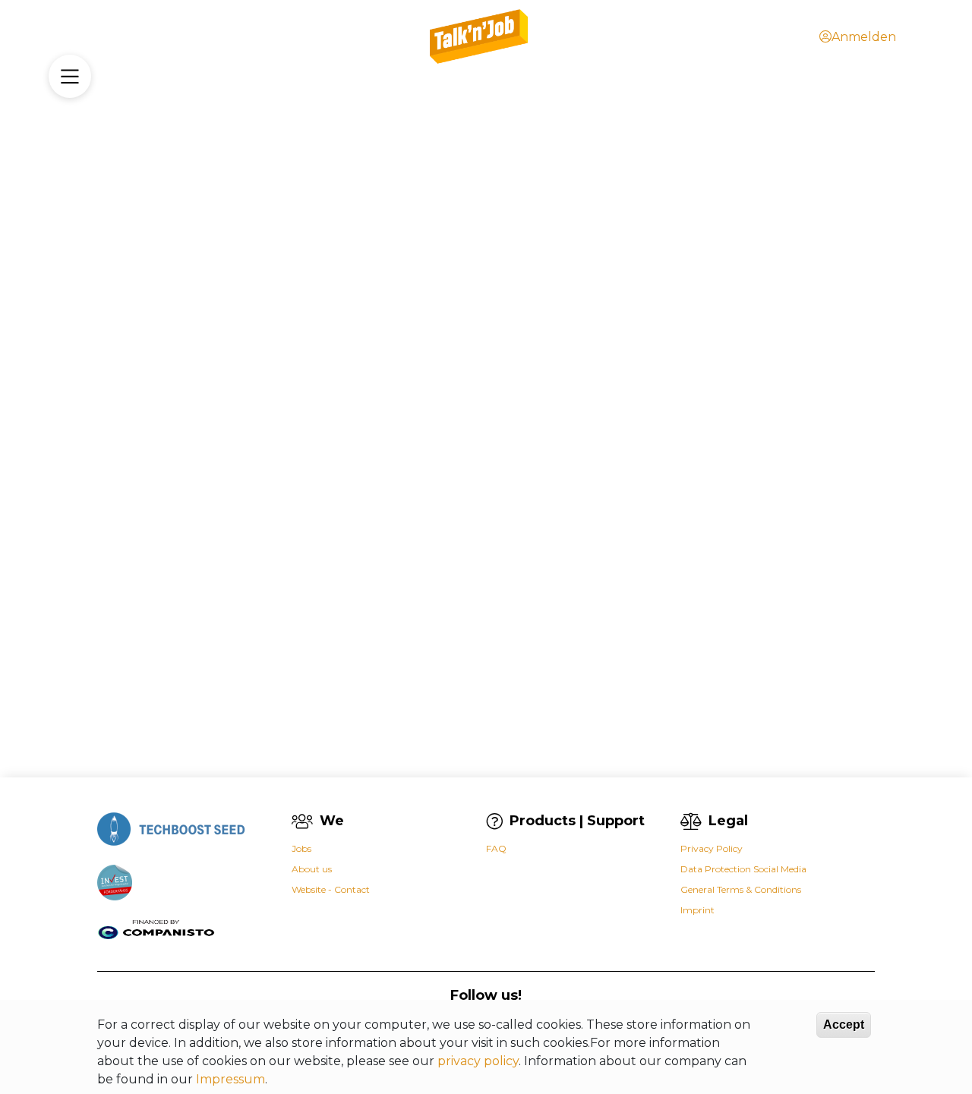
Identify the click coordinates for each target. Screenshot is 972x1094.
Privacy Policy (711, 848)
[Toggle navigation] (70, 76)
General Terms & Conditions (740, 889)
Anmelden (864, 36)
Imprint (697, 910)
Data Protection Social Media (743, 869)
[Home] (480, 36)
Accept (843, 1024)
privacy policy (478, 1061)
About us (312, 869)
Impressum (230, 1079)
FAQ (496, 848)
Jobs (301, 848)
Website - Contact (331, 889)
